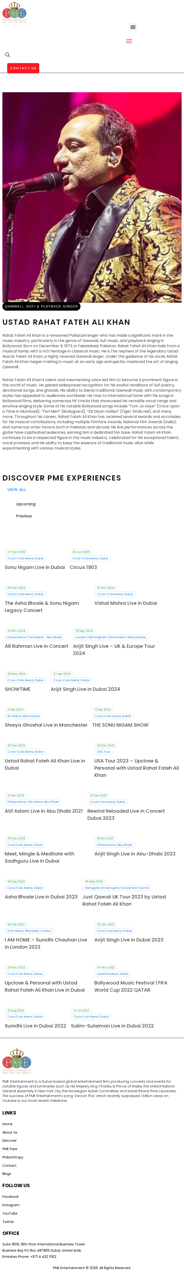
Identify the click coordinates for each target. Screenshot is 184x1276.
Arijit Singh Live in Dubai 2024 (85, 689)
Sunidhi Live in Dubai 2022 (35, 1025)
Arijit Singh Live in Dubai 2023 (128, 939)
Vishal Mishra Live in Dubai (125, 603)
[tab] (95, 504)
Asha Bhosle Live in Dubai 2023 (41, 896)
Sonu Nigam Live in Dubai (35, 567)
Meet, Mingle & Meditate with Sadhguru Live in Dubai (39, 857)
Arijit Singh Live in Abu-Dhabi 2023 (135, 853)
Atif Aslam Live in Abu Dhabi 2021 (44, 811)
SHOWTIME (17, 689)
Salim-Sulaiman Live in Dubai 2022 (112, 1025)
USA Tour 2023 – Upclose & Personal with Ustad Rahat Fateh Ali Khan (136, 768)
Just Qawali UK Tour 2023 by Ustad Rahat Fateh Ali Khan (124, 900)
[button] (133, 27)
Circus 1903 (83, 567)
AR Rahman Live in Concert (36, 646)
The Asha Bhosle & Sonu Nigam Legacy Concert (42, 607)
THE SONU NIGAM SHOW (120, 725)
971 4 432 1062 (44, 1256)
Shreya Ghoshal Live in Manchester (46, 725)
